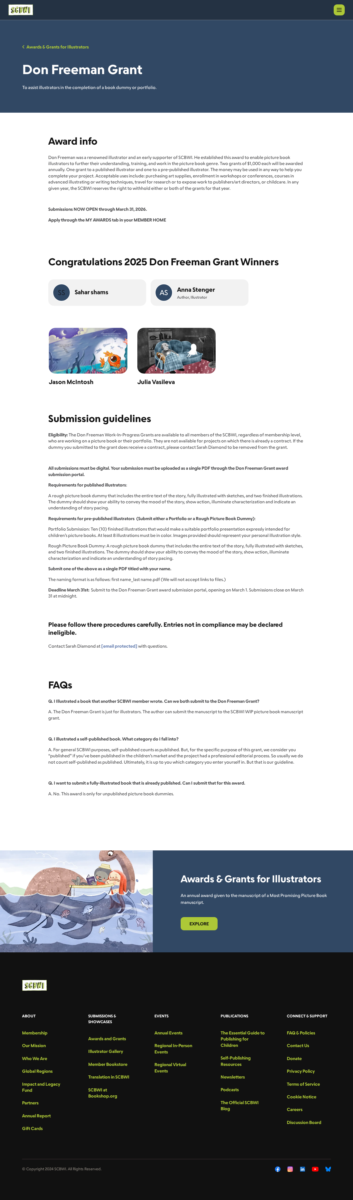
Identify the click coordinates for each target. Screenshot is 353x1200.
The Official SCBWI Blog (240, 1105)
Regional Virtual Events (170, 1067)
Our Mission (34, 1045)
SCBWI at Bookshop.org (102, 1093)
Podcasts (230, 1089)
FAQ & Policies (301, 1033)
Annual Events (168, 1033)
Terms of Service (303, 1084)
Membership (34, 1033)
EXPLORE (199, 923)
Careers (295, 1109)
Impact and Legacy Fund (41, 1087)
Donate (294, 1058)
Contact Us (298, 1045)
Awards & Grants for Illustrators (57, 47)
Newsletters (233, 1077)
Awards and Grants (107, 1038)
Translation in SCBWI (108, 1077)
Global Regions (37, 1071)
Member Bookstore (107, 1064)
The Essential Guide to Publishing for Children (243, 1039)
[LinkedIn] (302, 1169)
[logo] (20, 9)
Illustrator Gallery (105, 1051)
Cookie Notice (301, 1096)
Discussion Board (304, 1122)
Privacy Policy (301, 1071)
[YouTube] (315, 1169)
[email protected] (119, 646)
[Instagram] (290, 1169)
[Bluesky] (328, 1169)
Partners (30, 1103)
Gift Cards (32, 1128)
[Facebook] (277, 1169)
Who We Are (34, 1058)
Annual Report (36, 1115)
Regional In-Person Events (173, 1048)
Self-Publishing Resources (236, 1061)
